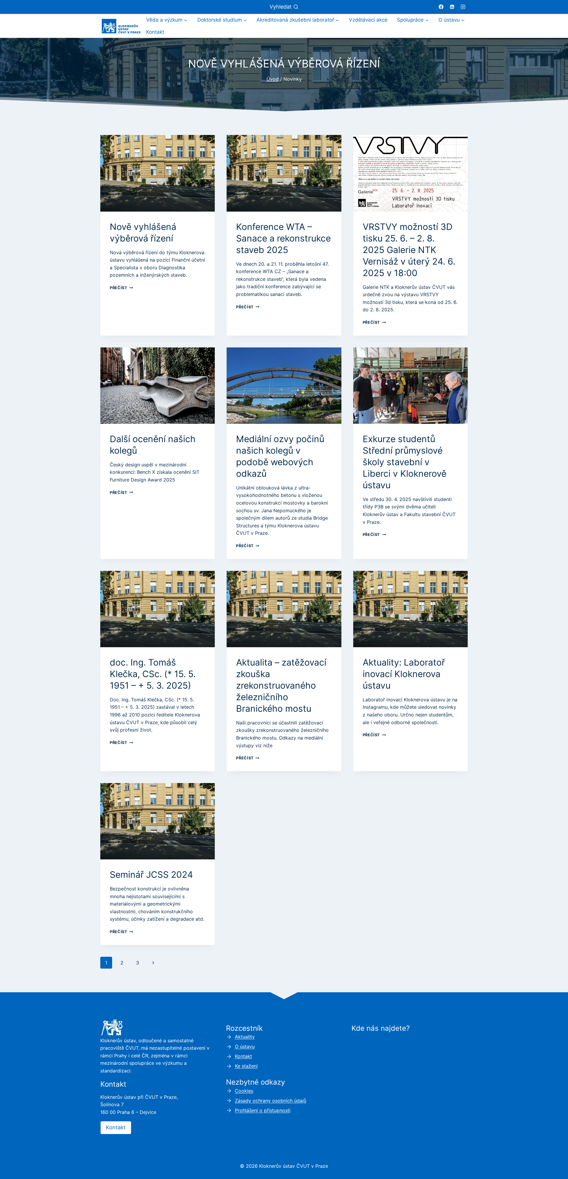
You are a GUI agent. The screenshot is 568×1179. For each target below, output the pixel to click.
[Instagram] (463, 7)
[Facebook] (441, 7)
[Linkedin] (452, 7)
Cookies (244, 1091)
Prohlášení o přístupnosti (263, 1110)
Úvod (273, 79)
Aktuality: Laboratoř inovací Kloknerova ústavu (404, 674)
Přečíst (121, 288)
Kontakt (155, 32)
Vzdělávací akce (368, 20)
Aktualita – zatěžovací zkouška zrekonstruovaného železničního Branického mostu (281, 685)
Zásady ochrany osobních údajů (270, 1101)
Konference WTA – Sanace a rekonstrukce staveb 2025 (283, 238)
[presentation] (157, 173)
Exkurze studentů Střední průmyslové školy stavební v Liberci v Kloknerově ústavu (404, 462)
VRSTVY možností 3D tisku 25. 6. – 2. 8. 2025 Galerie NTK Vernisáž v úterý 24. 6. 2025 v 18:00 (409, 249)
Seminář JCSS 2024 (151, 874)
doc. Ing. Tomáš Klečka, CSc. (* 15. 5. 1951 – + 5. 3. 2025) (153, 674)
